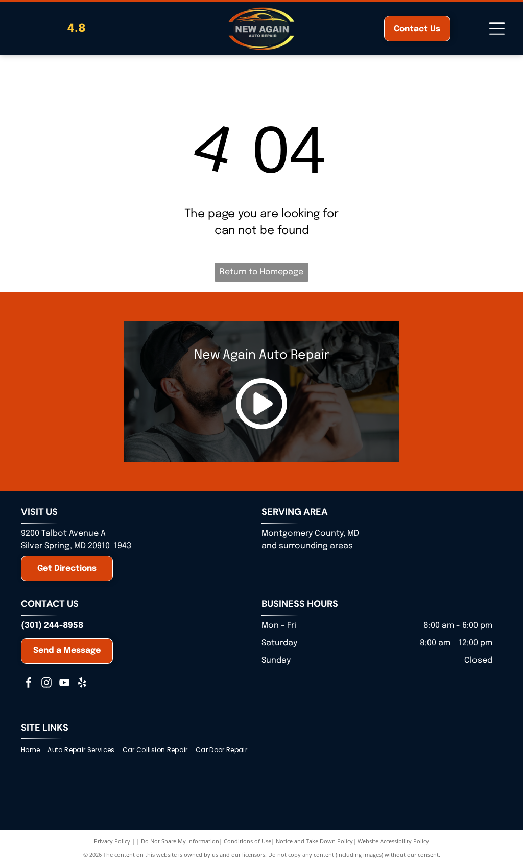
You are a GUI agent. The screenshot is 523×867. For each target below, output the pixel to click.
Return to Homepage (261, 272)
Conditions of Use (247, 841)
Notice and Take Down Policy (314, 841)
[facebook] (28, 684)
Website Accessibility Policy (393, 841)
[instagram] (46, 684)
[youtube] (64, 684)
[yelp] (82, 684)
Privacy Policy (112, 841)
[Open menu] (497, 28)
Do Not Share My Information (180, 841)
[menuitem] (34, 750)
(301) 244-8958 (52, 625)
